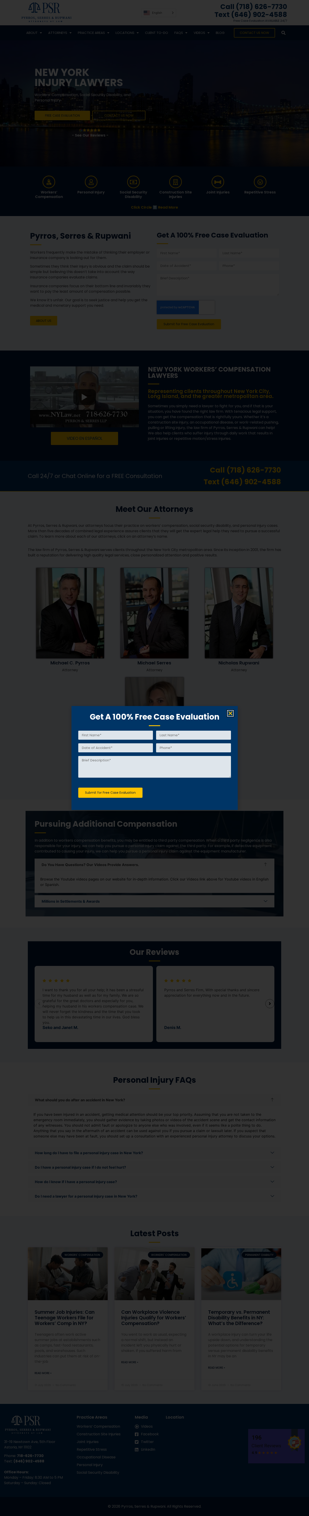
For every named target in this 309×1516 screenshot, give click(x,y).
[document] (154, 758)
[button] (230, 713)
